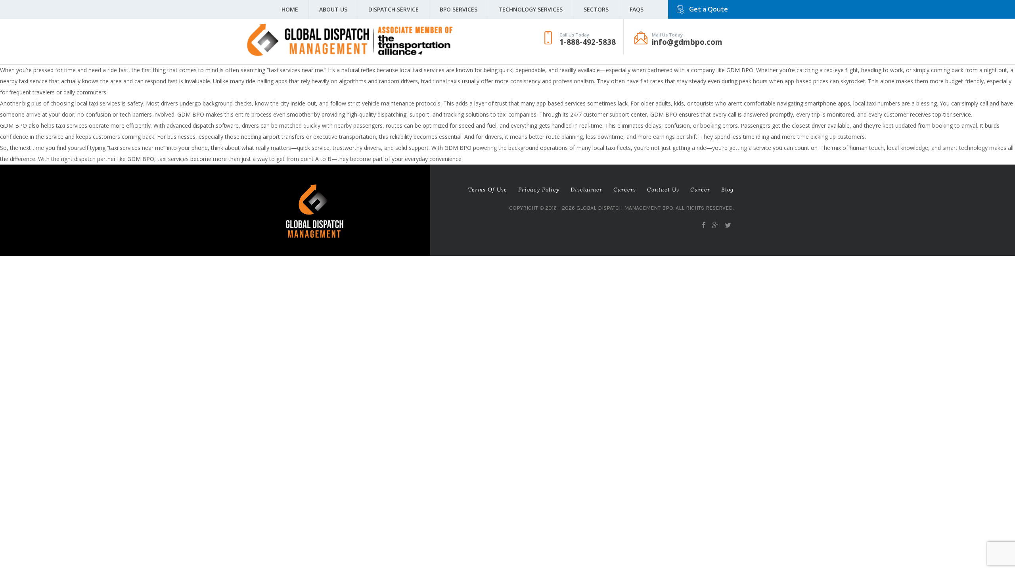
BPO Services (458, 9)
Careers (624, 189)
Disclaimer (586, 189)
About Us (333, 9)
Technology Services (530, 9)
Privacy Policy (538, 189)
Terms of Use (487, 189)
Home (290, 9)
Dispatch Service (393, 9)
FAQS (636, 9)
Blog (727, 189)
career (700, 189)
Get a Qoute (708, 9)
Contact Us (663, 189)
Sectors (596, 9)
